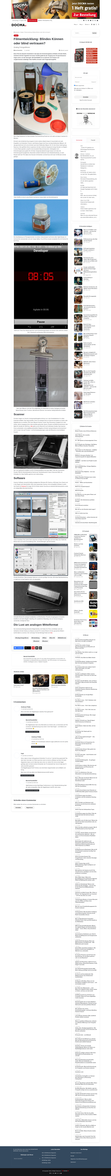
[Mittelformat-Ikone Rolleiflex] (59, 679)
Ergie (81, 193)
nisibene (82, 207)
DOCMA (65, 1170)
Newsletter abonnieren (76, 1152)
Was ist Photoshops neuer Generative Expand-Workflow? (90, 335)
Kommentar (79, 140)
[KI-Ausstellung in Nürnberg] (78, 281)
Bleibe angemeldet (79, 85)
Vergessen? (93, 82)
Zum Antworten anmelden (27, 714)
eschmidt (82, 213)
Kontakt (72, 1155)
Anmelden (85, 97)
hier (51, 632)
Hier (32, 426)
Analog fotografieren (22, 638)
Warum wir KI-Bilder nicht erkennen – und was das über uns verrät (90, 231)
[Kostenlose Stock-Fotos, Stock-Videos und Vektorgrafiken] (93, 623)
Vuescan (23, 486)
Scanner (45, 641)
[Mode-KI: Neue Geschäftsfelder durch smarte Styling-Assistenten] (78, 328)
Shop (75, 24)
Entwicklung (35, 638)
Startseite (17, 32)
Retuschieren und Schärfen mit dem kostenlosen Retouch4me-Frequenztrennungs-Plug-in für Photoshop (81, 584)
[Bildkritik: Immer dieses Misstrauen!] (78, 365)
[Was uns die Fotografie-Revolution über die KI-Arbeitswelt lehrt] (78, 374)
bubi (81, 145)
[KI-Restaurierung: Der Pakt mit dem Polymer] (78, 242)
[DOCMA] (18, 25)
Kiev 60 (52, 638)
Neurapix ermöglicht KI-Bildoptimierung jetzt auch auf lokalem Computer (90, 354)
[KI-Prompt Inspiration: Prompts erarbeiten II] (78, 252)
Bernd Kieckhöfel (18, 50)
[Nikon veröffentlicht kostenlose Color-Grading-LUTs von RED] (93, 575)
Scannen (36, 641)
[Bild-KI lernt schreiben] (78, 405)
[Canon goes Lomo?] (22, 679)
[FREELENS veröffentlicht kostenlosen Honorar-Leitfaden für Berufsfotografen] (93, 538)
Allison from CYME (84, 200)
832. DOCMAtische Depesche (49, 1157)
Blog (81, 24)
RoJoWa (82, 185)
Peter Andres (83, 177)
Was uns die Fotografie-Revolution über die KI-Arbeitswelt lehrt (90, 372)
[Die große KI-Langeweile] (78, 299)
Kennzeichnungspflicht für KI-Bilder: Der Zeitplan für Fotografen (90, 316)
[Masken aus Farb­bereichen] (93, 547)
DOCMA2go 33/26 (46, 1162)
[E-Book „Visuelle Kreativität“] (93, 614)
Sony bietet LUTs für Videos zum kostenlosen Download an (80, 593)
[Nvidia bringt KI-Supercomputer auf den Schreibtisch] (78, 346)
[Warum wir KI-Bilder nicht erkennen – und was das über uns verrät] (78, 233)
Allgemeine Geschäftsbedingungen (79, 1159)
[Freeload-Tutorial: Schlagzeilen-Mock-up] (93, 557)
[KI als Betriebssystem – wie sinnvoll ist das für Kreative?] (78, 309)
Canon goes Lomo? (19, 685)
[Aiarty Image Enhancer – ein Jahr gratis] (78, 396)
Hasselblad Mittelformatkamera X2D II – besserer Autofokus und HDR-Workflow (41, 690)
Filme (44, 638)
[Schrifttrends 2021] (93, 604)
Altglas (21, 32)
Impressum (73, 1162)
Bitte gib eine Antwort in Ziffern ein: (83, 88)
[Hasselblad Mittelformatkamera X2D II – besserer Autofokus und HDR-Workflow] (41, 680)
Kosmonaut (83, 170)
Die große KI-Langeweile (90, 296)
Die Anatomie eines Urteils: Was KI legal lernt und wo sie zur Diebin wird (90, 259)
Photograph (83, 162)
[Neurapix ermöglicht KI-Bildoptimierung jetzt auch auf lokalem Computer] (78, 356)
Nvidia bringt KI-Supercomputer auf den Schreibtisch (90, 344)
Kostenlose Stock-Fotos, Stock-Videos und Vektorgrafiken (80, 621)
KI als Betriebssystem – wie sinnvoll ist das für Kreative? (90, 307)
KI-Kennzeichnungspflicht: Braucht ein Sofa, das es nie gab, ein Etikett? (57, 20)
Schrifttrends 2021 (79, 601)
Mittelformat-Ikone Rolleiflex (58, 685)
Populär (93, 140)
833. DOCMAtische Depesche (49, 1155)
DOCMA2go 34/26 (46, 1160)
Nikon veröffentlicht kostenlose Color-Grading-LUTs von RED (81, 573)
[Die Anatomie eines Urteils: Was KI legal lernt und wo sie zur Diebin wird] (78, 261)
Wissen (87, 24)
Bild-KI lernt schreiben (89, 401)
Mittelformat (62, 638)
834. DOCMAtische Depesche (49, 1152)
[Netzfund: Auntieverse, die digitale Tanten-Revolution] (78, 290)
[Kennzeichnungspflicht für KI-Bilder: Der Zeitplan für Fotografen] (78, 318)
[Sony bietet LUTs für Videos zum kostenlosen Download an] (93, 595)
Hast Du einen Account (86, 100)
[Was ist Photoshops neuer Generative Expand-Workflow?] (78, 337)
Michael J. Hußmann (85, 154)
